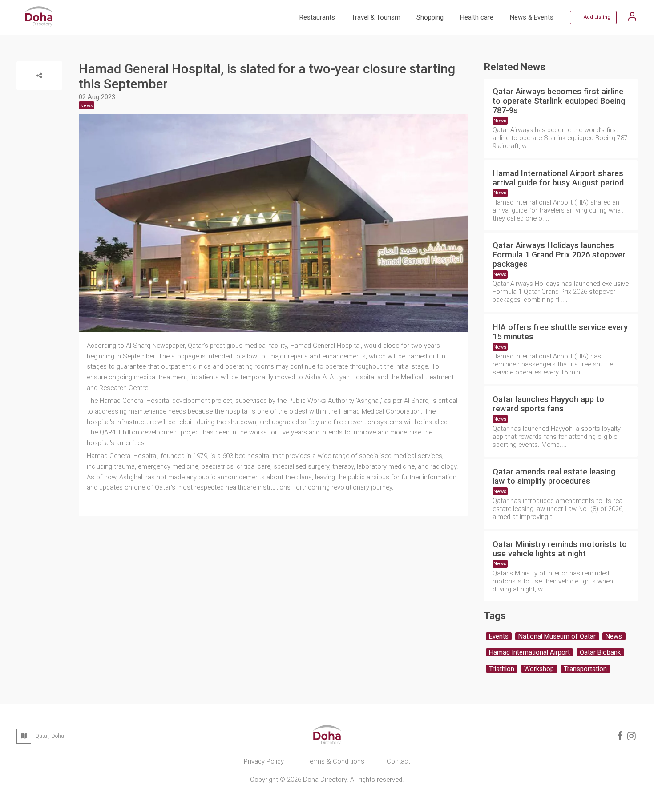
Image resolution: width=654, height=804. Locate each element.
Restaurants (317, 17)
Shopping (430, 17)
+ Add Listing (593, 17)
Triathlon (501, 669)
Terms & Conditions (335, 761)
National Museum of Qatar (557, 636)
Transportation (585, 669)
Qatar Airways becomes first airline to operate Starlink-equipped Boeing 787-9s (559, 101)
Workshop (539, 669)
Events (499, 636)
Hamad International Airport (529, 652)
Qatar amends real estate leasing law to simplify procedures (554, 476)
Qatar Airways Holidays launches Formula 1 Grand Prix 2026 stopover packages (559, 255)
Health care (476, 17)
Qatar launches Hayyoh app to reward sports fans (548, 403)
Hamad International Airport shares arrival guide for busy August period (558, 178)
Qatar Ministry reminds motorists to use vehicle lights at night (560, 548)
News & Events (531, 17)
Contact (398, 761)
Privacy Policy (264, 761)
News (499, 121)
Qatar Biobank (600, 652)
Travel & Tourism (375, 17)
